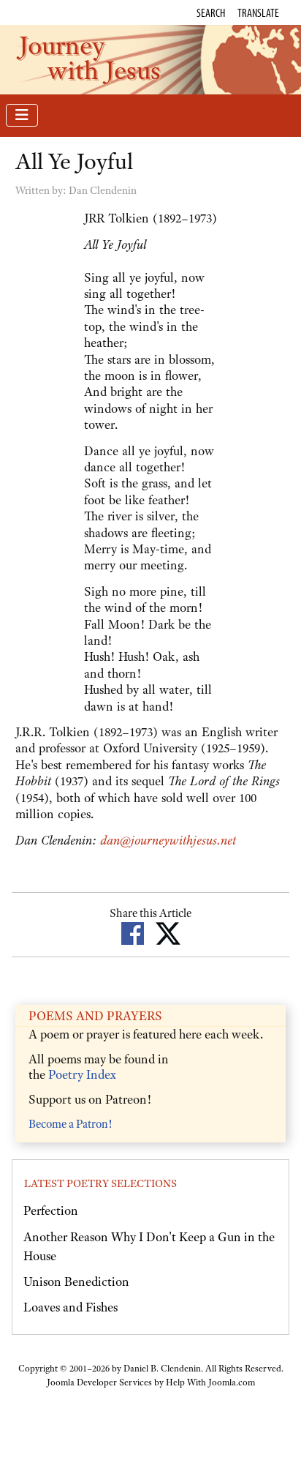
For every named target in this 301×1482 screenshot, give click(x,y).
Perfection (50, 1210)
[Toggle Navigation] (22, 115)
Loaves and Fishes (70, 1307)
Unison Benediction (76, 1281)
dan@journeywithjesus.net (168, 840)
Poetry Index (82, 1074)
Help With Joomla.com (210, 1382)
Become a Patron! (70, 1124)
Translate (258, 12)
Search (211, 12)
